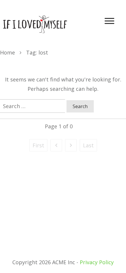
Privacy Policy (97, 262)
